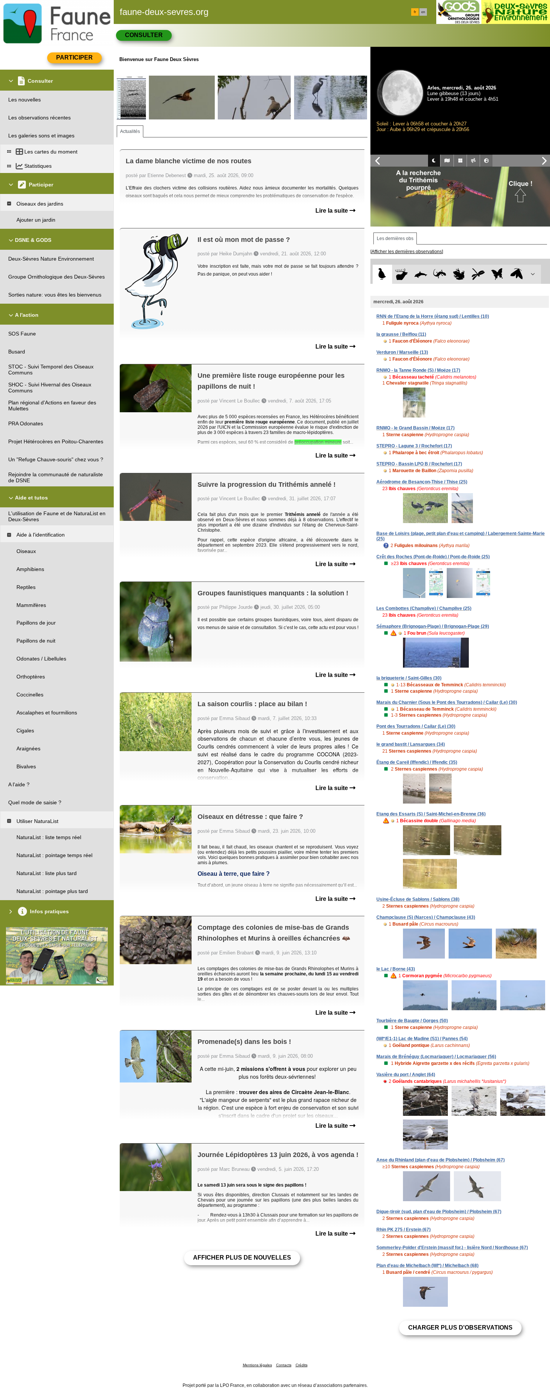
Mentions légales (257, 1365)
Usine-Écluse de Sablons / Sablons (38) (417, 899)
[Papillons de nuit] (516, 274)
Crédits (302, 1365)
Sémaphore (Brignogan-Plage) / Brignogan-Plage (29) (432, 626)
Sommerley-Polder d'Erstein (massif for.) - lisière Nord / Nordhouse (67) (452, 1247)
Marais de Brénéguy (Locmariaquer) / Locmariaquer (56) (436, 1056)
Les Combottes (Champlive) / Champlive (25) (423, 608)
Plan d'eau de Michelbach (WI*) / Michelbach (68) (427, 1265)
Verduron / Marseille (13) (402, 352)
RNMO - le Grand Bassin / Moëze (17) (415, 428)
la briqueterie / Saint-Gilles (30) (408, 678)
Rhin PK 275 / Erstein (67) (403, 1229)
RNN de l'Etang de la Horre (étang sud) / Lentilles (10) (432, 316)
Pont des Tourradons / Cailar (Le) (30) (415, 726)
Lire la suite (332, 210)
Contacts (283, 1365)
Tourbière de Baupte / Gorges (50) (412, 1020)
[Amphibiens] (458, 274)
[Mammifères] (401, 274)
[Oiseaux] (382, 274)
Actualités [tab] (130, 131)
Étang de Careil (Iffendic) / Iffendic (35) (416, 762)
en (423, 12)
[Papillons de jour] (497, 274)
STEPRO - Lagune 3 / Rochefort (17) (414, 446)
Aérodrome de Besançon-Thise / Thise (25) (421, 482)
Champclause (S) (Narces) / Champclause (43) (425, 917)
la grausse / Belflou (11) (401, 334)
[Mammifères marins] (420, 274)
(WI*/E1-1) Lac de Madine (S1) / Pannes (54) (422, 1038)
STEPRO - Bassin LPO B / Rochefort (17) (419, 464)
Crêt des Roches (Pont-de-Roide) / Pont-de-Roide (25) (433, 556)
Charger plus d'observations (460, 1327)
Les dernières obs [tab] (395, 238)
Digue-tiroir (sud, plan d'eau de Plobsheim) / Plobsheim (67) (438, 1211)
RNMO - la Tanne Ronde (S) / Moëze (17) (418, 370)
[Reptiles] (439, 274)
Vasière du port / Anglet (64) (405, 1074)
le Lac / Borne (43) (395, 969)
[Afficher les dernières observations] (406, 251)
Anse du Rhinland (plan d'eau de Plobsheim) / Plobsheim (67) (440, 1160)
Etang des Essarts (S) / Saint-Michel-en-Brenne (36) (431, 814)
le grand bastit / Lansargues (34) (410, 744)
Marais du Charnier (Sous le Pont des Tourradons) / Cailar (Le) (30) (446, 702)
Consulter (144, 35)
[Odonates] (478, 274)
